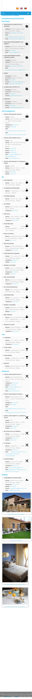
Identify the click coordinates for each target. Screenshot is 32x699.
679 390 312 (13, 274)
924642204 (15, 210)
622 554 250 (13, 66)
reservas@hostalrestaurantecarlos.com (15, 130)
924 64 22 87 (15, 331)
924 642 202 (13, 150)
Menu (3, 13)
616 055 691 (13, 50)
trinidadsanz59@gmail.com (16, 107)
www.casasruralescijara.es (15, 84)
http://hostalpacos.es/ (14, 158)
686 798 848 (13, 33)
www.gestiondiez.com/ (14, 490)
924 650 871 (16, 125)
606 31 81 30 (13, 240)
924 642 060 (15, 301)
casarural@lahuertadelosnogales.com (15, 37)
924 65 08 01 (13, 148)
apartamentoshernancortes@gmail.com (15, 70)
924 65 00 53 (15, 220)
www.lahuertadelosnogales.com (17, 39)
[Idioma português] (26, 8)
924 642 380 (13, 172)
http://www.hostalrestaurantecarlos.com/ (15, 134)
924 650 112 (15, 450)
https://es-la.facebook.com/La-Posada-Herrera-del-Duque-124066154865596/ (16, 453)
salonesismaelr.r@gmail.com (15, 467)
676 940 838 (15, 344)
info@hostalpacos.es (10, 156)
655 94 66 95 (13, 152)
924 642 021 (15, 260)
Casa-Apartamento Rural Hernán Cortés (14, 584)
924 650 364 (15, 272)
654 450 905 (12, 80)
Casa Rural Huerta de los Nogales (16, 514)
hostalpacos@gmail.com (14, 154)
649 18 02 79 (13, 311)
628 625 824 (12, 105)
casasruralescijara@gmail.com (17, 82)
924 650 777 (15, 284)
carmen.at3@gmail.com (14, 52)
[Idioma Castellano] (18, 8)
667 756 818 (13, 486)
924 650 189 (20, 33)
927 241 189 (15, 484)
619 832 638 (20, 66)
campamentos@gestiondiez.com (17, 488)
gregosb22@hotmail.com (15, 95)
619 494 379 (12, 93)
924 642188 (15, 250)
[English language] (22, 8)
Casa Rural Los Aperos (16, 540)
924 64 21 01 (15, 465)
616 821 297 (13, 174)
